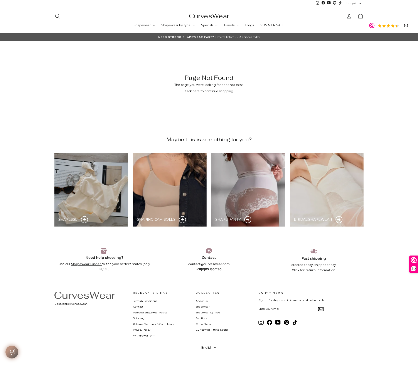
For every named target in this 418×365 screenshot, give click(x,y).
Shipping (139, 318)
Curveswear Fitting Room (212, 329)
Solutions (201, 318)
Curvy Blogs (203, 324)
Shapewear (143, 25)
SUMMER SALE (272, 25)
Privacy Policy (141, 329)
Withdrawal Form (144, 335)
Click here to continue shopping (209, 91)
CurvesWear (209, 16)
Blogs (249, 25)
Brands (229, 25)
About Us (201, 301)
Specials (207, 25)
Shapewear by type (176, 25)
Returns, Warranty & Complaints (153, 324)
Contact (138, 306)
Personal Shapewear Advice (150, 312)
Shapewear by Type (208, 312)
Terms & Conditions (145, 301)
